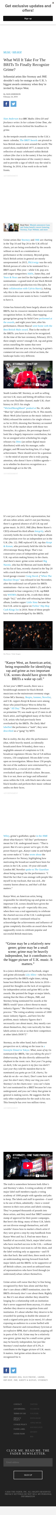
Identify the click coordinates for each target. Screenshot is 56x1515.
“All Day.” (15, 708)
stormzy (43, 1380)
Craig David (32, 576)
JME (37, 240)
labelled (7, 727)
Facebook (34, 1409)
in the (42, 836)
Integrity (39, 531)
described (8, 731)
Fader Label (19, 1429)
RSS (31, 1437)
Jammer (37, 697)
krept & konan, (28, 1380)
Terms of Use (20, 1414)
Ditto (18, 441)
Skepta (28, 697)
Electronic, (30, 1377)
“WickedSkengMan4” (14, 408)
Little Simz (32, 602)
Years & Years (10, 277)
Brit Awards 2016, (12, 1377)
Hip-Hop (17, 52)
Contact (18, 1404)
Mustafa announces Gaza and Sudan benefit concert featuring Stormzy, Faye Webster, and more (35, 227)
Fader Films (19, 1434)
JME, (15, 1380)
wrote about (35, 854)
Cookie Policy (20, 1425)
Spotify (33, 1432)
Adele (30, 273)
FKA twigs (33, 262)
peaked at (31, 408)
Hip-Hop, (8, 1380)
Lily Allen (31, 974)
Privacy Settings (14, 1494)
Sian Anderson (13, 94)
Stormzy (26, 240)
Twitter (33, 1404)
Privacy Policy (17, 1419)
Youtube (34, 1414)
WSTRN (12, 594)
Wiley (6, 836)
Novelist (46, 697)
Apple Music (35, 1423)
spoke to (37, 869)
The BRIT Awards (29, 140)
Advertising (19, 1409)
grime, (41, 1377)
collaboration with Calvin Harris (25, 288)
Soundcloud (36, 1427)
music (7, 52)
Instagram (35, 1418)
